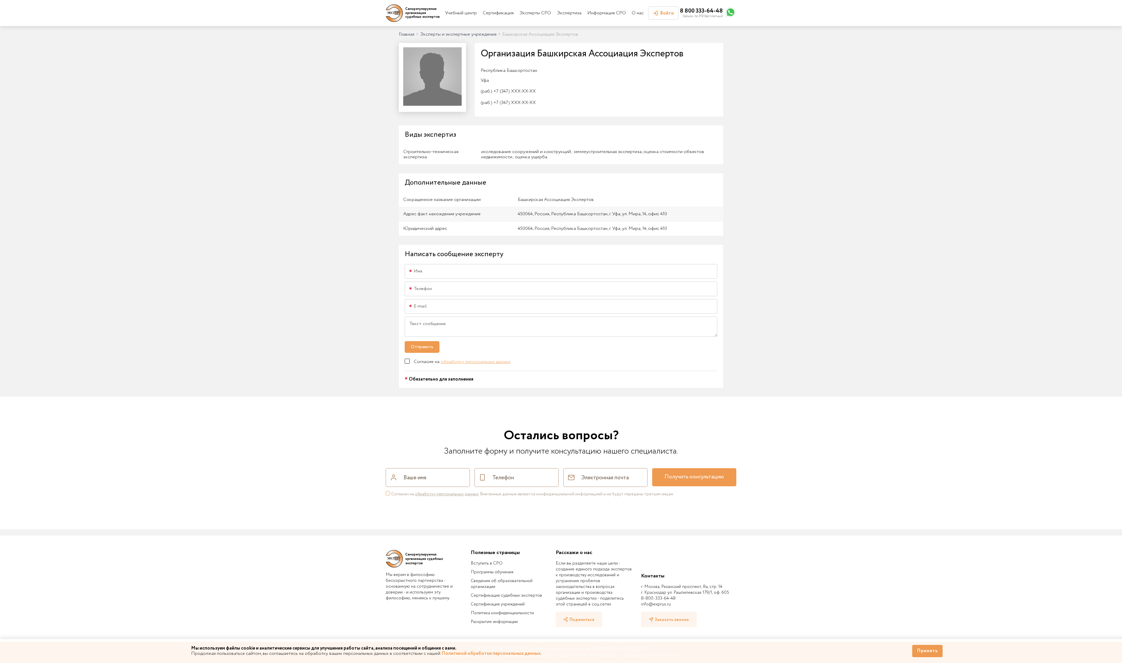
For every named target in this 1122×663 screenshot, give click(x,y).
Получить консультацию (694, 477)
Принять (927, 651)
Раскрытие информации (494, 622)
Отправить (422, 346)
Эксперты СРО (535, 13)
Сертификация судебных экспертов (506, 595)
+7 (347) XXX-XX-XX (508, 91)
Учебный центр (461, 13)
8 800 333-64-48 (701, 11)
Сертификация (498, 13)
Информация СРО (606, 13)
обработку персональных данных (475, 361)
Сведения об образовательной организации (502, 584)
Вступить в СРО (487, 563)
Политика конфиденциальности (502, 613)
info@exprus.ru (656, 604)
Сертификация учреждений (498, 604)
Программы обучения (492, 572)
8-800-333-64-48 (658, 598)
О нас (638, 13)
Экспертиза (569, 13)
